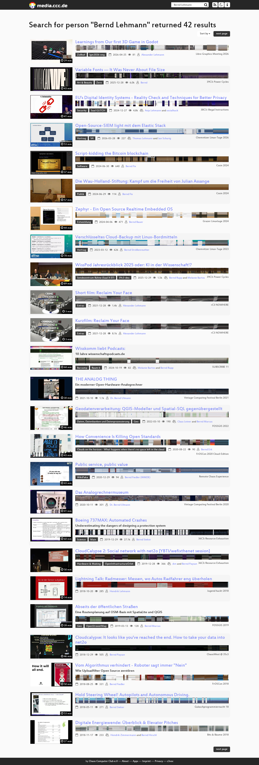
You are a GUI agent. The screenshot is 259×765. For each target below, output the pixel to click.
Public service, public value (101, 464)
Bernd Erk (206, 449)
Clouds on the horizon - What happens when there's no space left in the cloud (120, 449)
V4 (91, 138)
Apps (135, 761)
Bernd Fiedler (117, 684)
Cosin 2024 (222, 165)
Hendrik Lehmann (120, 591)
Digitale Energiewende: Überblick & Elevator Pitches (126, 723)
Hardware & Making (89, 564)
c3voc (170, 761)
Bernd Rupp (175, 278)
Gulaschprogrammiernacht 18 (212, 707)
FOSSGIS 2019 (220, 625)
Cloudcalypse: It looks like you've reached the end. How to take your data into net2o (150, 640)
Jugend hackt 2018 (218, 591)
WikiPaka (82, 477)
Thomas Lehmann (143, 138)
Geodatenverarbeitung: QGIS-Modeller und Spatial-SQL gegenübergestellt (148, 409)
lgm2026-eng (97, 55)
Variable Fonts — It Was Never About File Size (120, 70)
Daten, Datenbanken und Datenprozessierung (103, 421)
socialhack (172, 110)
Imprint (146, 761)
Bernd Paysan (189, 564)
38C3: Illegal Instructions (215, 109)
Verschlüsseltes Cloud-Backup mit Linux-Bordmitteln (126, 237)
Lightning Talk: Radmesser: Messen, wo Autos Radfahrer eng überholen (143, 579)
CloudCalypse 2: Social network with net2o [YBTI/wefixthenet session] (142, 551)
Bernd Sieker (143, 539)
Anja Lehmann (153, 110)
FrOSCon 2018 (220, 684)
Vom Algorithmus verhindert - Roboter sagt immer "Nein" (131, 665)
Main (93, 539)
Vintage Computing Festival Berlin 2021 (206, 398)
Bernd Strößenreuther (136, 250)
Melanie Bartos (196, 278)
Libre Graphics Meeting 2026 (212, 54)
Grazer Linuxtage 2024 (216, 221)
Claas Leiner (184, 421)
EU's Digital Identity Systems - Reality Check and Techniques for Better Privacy (151, 98)
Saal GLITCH (98, 110)
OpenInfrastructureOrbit (119, 564)
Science (81, 539)
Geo (136, 421)
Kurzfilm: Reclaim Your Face (102, 321)
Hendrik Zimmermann (123, 735)
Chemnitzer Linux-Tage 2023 (212, 249)
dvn (174, 564)
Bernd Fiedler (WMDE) (137, 477)
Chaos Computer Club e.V (103, 761)
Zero (99, 82)
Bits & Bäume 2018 (218, 734)
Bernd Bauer (136, 222)
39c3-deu (124, 278)
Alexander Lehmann (152, 55)
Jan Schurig (164, 138)
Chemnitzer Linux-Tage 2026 (212, 137)
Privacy (159, 761)
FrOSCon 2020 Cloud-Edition (212, 454)
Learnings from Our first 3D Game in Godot (116, 42)
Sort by (204, 33)
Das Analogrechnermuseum (101, 492)
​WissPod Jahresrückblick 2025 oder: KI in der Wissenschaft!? (133, 265)
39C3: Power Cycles (218, 82)
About (125, 761)
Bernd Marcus (204, 421)
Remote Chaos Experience (214, 476)
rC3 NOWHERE (220, 305)
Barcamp (82, 368)
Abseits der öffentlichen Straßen (106, 607)
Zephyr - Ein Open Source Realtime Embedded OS (124, 209)
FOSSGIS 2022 (220, 426)
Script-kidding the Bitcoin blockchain (111, 153)
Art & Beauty (84, 82)
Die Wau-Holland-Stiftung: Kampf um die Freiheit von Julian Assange (142, 181)
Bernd (144, 82)
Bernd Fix (131, 166)
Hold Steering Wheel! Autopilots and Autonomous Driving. (132, 695)
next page (221, 33)
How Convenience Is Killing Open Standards (117, 437)
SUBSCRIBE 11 (220, 367)
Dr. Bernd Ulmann (120, 398)
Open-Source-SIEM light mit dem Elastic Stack (120, 125)
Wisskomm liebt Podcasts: (100, 348)
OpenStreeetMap (96, 626)
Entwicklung (84, 222)
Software (82, 166)
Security (81, 110)
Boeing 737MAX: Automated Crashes (111, 520)
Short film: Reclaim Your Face (103, 293)
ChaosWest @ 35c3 (218, 654)
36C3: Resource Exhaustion (213, 538)
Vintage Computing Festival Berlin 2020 (206, 504)
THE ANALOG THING (96, 379)
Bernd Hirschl (149, 735)
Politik (80, 194)
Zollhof (81, 55)
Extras (80, 305)
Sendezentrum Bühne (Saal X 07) (95, 278)
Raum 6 (96, 368)
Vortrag (81, 138)
